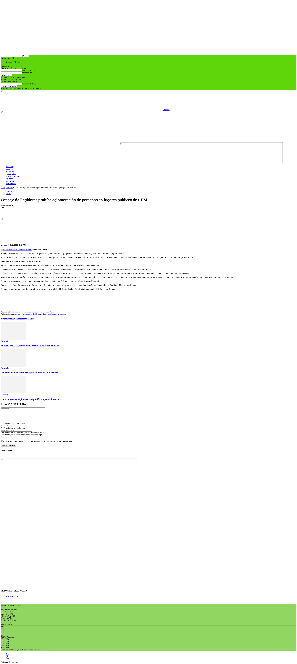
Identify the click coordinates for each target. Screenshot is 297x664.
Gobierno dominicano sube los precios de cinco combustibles (29, 372)
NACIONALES (12, 596)
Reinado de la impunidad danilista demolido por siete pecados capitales (40, 314)
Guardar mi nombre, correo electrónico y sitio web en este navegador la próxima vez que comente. (39, 441)
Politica (9, 178)
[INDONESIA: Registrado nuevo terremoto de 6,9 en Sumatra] (13, 339)
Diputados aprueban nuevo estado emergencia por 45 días (34, 312)
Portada (9, 166)
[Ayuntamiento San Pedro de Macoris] (16, 250)
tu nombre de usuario (30, 70)
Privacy (8, 656)
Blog (7, 654)
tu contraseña (27, 73)
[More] (56, 211)
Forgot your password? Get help (13, 77)
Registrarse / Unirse (13, 62)
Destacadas (5, 341)
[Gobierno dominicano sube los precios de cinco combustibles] (13, 366)
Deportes (10, 181)
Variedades (11, 183)
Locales (9, 169)
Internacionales (13, 176)
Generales (10, 171)
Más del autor (28, 318)
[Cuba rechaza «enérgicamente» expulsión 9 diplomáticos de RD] (13, 393)
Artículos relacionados (11, 318)
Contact (8, 658)
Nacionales (11, 174)
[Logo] (60, 162)
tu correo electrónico (29, 84)
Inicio (3, 188)
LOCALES (10, 600)
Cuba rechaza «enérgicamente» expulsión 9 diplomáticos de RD (31, 399)
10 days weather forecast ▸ (21, 650)
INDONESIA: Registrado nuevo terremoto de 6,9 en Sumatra (30, 345)
